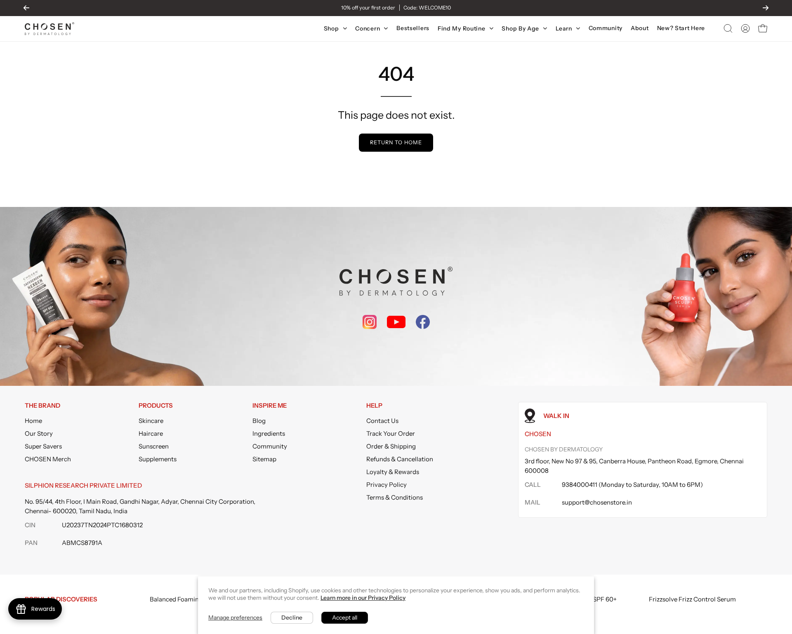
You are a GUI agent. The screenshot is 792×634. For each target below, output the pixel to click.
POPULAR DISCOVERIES (61, 599)
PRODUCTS (156, 405)
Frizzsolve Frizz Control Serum (692, 599)
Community (269, 446)
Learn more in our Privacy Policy (363, 597)
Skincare (151, 421)
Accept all (344, 617)
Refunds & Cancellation (399, 459)
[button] (728, 28)
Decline (291, 617)
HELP (374, 405)
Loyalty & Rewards (392, 472)
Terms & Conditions (394, 497)
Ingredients (268, 433)
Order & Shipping (391, 446)
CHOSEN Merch (48, 459)
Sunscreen (154, 446)
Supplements (158, 459)
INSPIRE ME (269, 405)
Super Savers (43, 446)
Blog (259, 421)
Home (33, 421)
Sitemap (264, 459)
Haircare (151, 433)
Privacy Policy (386, 484)
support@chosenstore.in (597, 502)
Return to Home (396, 142)
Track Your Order (390, 433)
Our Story (39, 433)
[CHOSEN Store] (49, 28)
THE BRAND (42, 405)
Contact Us (382, 421)
